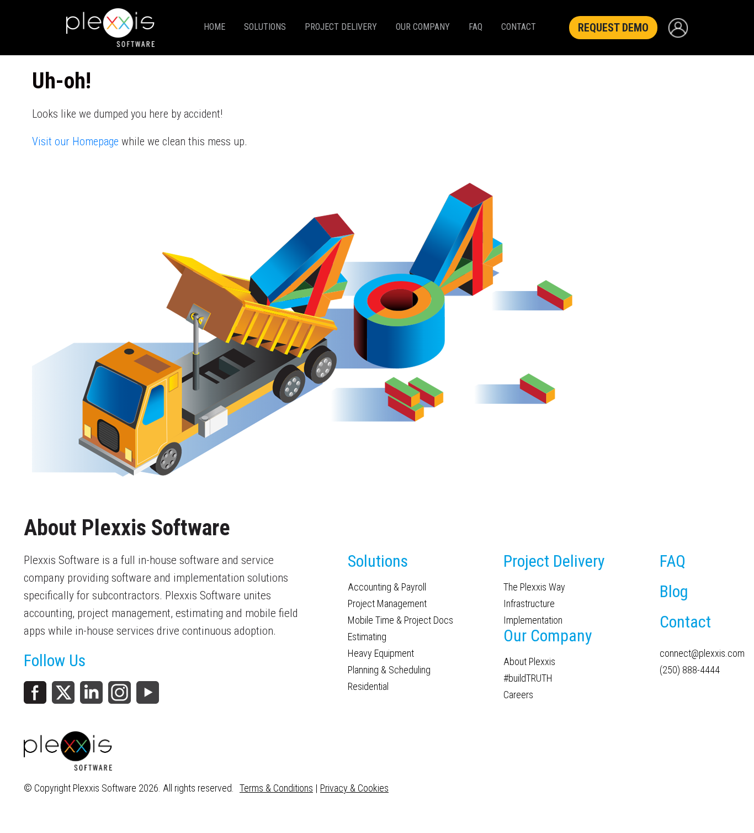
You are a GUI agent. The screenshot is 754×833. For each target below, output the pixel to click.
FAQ (475, 27)
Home (214, 27)
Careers (518, 694)
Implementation (532, 620)
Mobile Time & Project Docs (400, 620)
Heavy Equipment (381, 653)
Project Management (387, 603)
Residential (368, 686)
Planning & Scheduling (389, 670)
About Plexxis (529, 661)
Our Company (423, 27)
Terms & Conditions (276, 788)
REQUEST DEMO (613, 27)
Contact (518, 27)
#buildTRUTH (528, 678)
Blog (674, 591)
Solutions (265, 27)
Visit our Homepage (75, 141)
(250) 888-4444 (690, 670)
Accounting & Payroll (387, 587)
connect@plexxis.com (695, 653)
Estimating (367, 636)
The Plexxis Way (534, 587)
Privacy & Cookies (354, 788)
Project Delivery (341, 27)
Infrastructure (529, 603)
